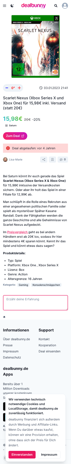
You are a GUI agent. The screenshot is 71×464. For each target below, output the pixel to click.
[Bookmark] (52, 160)
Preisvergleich (17, 232)
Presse (7, 345)
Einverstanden (22, 454)
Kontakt (44, 339)
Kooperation (47, 345)
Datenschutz (12, 357)
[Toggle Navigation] (4, 6)
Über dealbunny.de (16, 339)
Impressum (49, 454)
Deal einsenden (49, 351)
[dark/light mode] (12, 6)
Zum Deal (13, 136)
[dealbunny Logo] (34, 6)
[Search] (56, 6)
